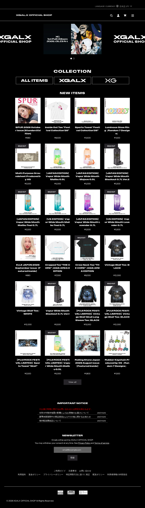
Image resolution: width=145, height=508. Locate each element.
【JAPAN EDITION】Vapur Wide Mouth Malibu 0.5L (57, 176)
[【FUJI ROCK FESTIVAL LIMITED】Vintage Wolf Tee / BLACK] (117, 294)
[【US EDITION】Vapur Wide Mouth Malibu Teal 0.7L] (57, 202)
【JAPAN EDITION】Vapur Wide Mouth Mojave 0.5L (87, 176)
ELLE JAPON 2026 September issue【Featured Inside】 (27, 268)
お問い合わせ (85, 471)
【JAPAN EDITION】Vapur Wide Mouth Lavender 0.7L (87, 222)
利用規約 (22, 474)
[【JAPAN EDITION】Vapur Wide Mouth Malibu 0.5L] (57, 156)
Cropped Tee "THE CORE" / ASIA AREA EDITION (57, 268)
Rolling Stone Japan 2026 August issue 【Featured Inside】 (87, 363)
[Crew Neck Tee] (87, 248)
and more (101, 413)
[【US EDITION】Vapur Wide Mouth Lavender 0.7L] (117, 202)
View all (72, 382)
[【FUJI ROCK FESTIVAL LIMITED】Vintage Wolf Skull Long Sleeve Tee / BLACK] (87, 294)
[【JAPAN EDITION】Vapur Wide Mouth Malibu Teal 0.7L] (28, 202)
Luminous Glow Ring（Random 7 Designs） (117, 131)
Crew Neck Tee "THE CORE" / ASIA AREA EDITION (87, 268)
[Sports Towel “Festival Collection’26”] (87, 110)
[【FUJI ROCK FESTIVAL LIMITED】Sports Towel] (28, 343)
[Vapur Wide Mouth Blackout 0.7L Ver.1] (57, 294)
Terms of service (101, 443)
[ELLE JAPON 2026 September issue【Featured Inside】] (28, 248)
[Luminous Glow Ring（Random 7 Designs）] (117, 110)
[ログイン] (118, 15)
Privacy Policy (84, 443)
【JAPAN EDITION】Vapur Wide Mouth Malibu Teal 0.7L (28, 222)
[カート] (125, 15)
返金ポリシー (34, 474)
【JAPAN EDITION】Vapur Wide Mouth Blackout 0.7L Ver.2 (117, 176)
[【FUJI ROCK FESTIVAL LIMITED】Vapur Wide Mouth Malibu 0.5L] (57, 343)
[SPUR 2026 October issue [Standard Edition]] (28, 110)
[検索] (111, 15)
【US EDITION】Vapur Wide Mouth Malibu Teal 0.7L (57, 222)
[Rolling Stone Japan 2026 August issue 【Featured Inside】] (87, 343)
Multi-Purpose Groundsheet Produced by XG (27, 176)
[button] (71, 58)
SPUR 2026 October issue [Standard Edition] (27, 131)
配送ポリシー (99, 474)
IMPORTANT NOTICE (72, 403)
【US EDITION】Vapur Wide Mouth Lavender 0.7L (117, 222)
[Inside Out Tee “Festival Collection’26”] (57, 110)
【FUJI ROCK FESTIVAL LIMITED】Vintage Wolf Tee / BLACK (117, 314)
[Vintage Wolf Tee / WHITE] (28, 294)
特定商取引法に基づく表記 (78, 474)
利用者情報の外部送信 (117, 474)
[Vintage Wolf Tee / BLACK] (117, 248)
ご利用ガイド (60, 471)
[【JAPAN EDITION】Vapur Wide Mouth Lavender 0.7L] (87, 202)
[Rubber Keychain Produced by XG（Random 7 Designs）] (117, 343)
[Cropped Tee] (57, 248)
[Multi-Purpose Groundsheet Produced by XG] (28, 156)
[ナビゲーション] (132, 15)
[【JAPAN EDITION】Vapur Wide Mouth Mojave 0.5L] (87, 156)
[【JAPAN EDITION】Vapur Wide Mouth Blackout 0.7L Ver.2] (117, 156)
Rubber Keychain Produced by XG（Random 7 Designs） (117, 363)
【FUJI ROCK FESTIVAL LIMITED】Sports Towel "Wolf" (28, 363)
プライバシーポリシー (53, 474)
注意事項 (72, 471)
